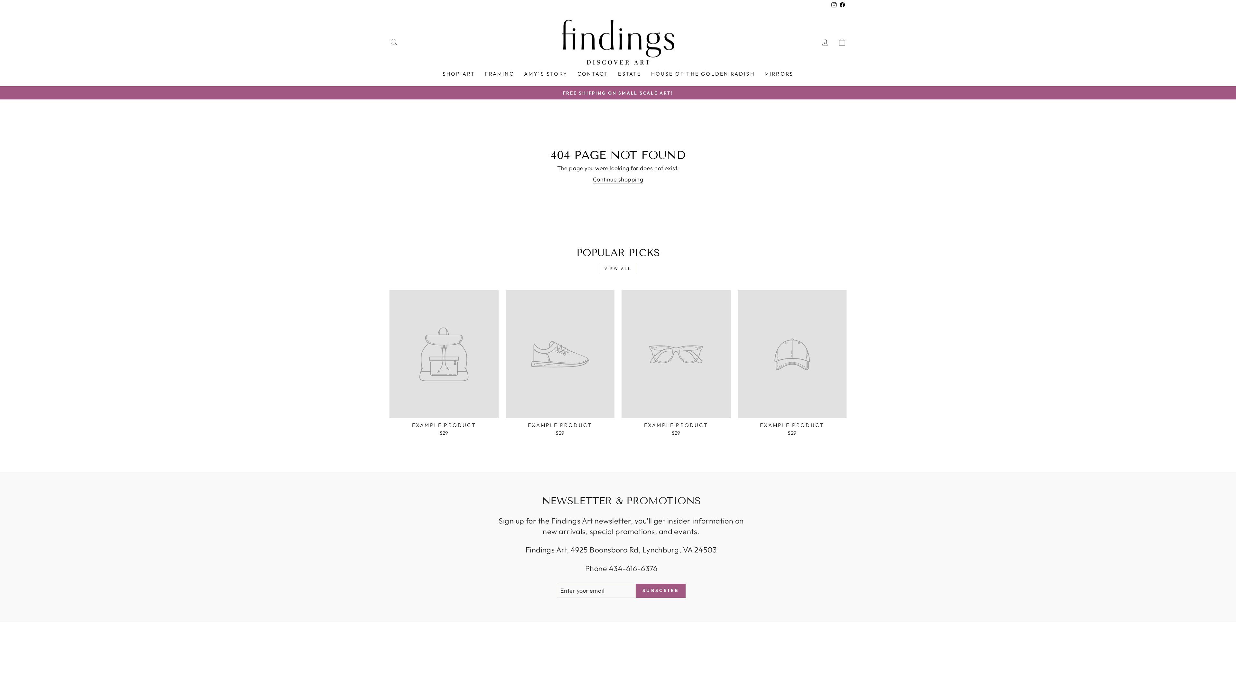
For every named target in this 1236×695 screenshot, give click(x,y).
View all (618, 268)
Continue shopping (618, 179)
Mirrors (778, 73)
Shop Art (459, 73)
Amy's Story (546, 73)
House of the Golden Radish (703, 73)
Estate (629, 73)
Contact (592, 73)
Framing (499, 73)
